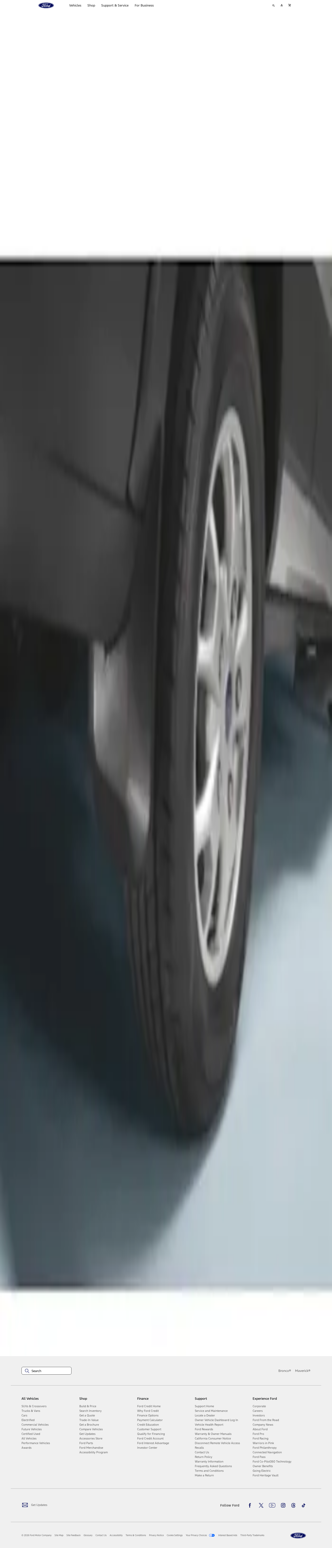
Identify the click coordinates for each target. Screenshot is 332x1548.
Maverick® (302, 1371)
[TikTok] (303, 1505)
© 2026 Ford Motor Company (36, 1535)
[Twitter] (261, 1505)
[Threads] (293, 1505)
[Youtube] (272, 1505)
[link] (59, 1535)
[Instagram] (283, 1505)
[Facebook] (251, 1505)
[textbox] (46, 1371)
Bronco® (284, 1371)
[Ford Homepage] (298, 1535)
